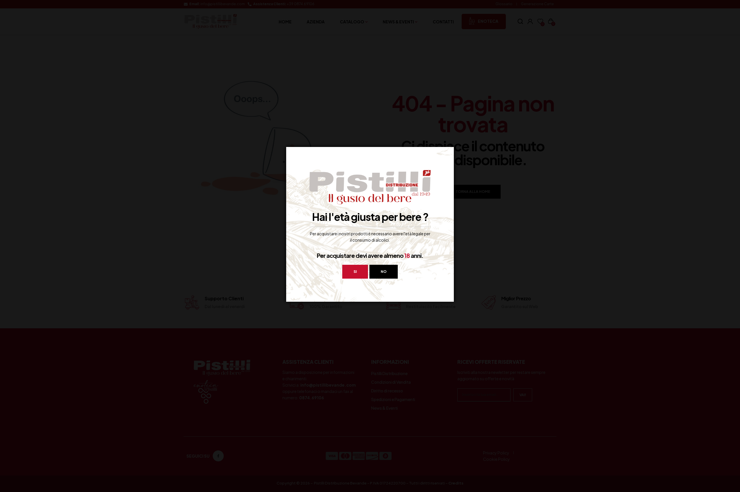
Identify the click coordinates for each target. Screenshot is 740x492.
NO (383, 271)
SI (355, 271)
